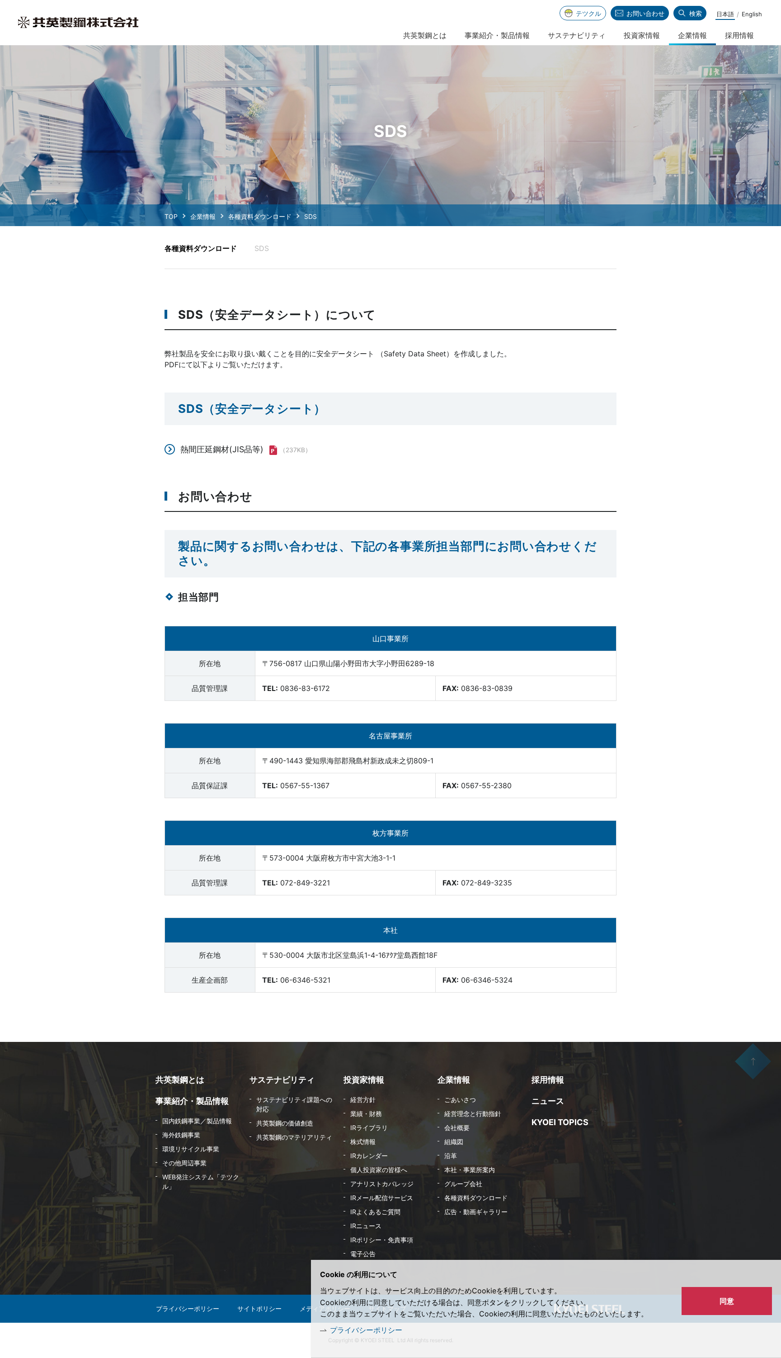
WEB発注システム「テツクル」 (200, 1181)
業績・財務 (366, 1113)
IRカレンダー (369, 1155)
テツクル (588, 13)
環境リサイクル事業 (190, 1149)
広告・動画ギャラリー (476, 1212)
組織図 (453, 1141)
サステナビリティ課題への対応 (294, 1104)
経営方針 (363, 1099)
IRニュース (365, 1226)
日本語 (725, 14)
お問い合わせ (645, 13)
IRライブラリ (369, 1127)
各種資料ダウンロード (260, 216)
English (752, 14)
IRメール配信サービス (381, 1198)
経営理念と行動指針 (472, 1113)
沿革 (450, 1155)
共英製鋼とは (425, 35)
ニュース (548, 1101)
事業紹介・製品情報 (497, 35)
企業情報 (203, 216)
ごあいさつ (460, 1099)
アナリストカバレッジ (382, 1184)
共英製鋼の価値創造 (284, 1123)
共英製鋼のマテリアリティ (294, 1137)
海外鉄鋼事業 (181, 1135)
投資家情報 (642, 35)
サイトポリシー (259, 1308)
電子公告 (363, 1254)
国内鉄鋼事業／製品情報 (197, 1121)
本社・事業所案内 (469, 1169)
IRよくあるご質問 (375, 1212)
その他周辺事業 (184, 1163)
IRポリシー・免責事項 (381, 1240)
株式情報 (363, 1141)
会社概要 (457, 1127)
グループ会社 (463, 1184)
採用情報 (739, 35)
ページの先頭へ (753, 1061)
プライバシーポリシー (366, 1329)
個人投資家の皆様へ (378, 1169)
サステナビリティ (577, 35)
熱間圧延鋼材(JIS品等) (221, 449)
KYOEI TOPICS (560, 1122)
